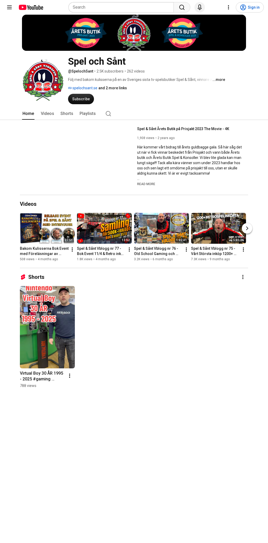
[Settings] (228, 7)
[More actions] (72, 249)
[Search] (182, 7)
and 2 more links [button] (112, 88)
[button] (146, 183)
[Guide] (9, 7)
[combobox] (122, 7)
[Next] (247, 228)
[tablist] (134, 113)
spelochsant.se (84, 88)
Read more (146, 184)
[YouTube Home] (31, 7)
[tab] (28, 113)
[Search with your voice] (199, 7)
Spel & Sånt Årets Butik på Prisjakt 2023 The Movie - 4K (183, 129)
